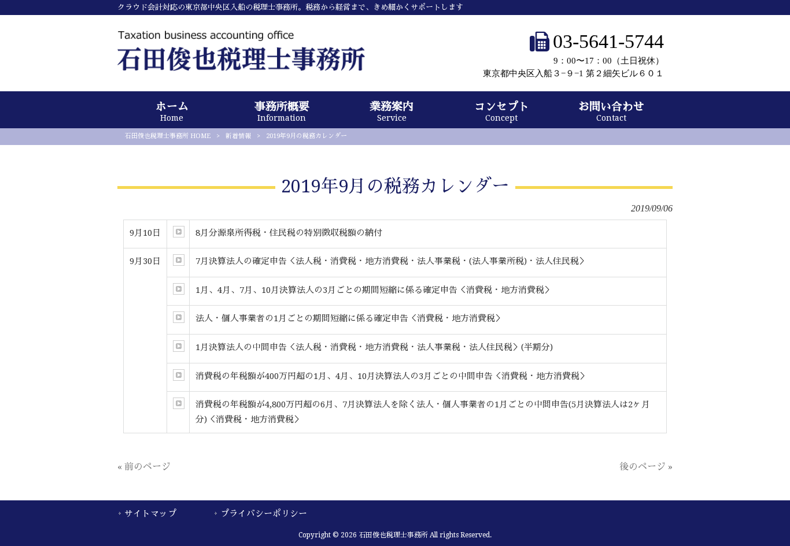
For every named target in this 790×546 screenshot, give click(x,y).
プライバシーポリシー (263, 513)
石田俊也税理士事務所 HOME (168, 136)
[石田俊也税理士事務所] (241, 67)
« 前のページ (144, 466)
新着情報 (238, 136)
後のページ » (646, 466)
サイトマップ (150, 513)
